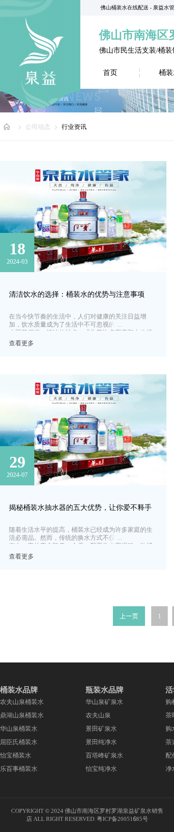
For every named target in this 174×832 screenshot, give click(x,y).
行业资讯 (74, 127)
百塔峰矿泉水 (104, 755)
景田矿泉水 (101, 728)
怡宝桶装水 (15, 755)
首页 (110, 72)
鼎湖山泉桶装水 (22, 715)
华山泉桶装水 (18, 728)
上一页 (129, 616)
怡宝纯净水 (101, 769)
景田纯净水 (101, 742)
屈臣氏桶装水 (18, 742)
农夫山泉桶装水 (22, 702)
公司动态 (37, 127)
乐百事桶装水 (18, 769)
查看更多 (21, 343)
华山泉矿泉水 (104, 702)
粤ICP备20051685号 (122, 819)
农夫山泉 (98, 715)
